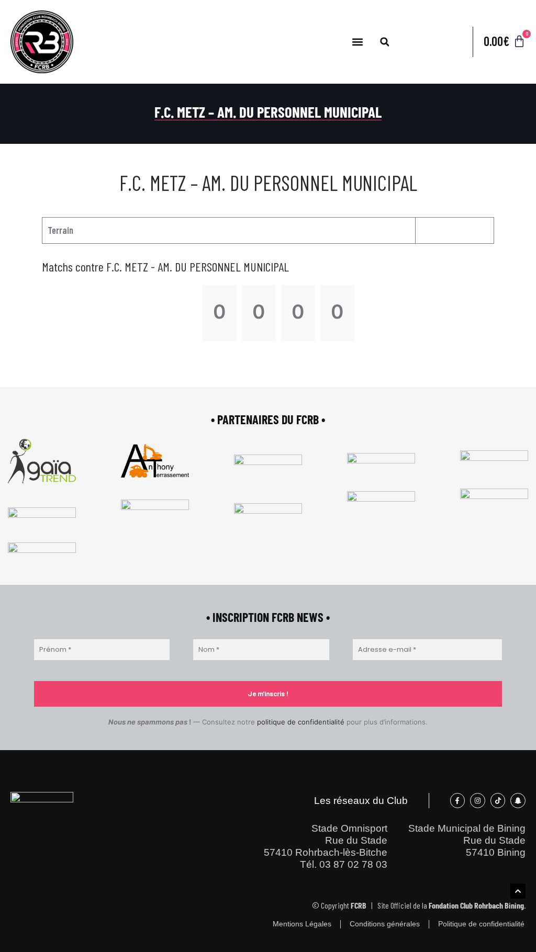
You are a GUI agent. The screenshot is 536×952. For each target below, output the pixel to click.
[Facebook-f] (457, 800)
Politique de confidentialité (481, 924)
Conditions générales (385, 924)
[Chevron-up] (518, 891)
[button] (357, 42)
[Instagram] (477, 800)
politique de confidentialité (300, 722)
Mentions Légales (302, 924)
